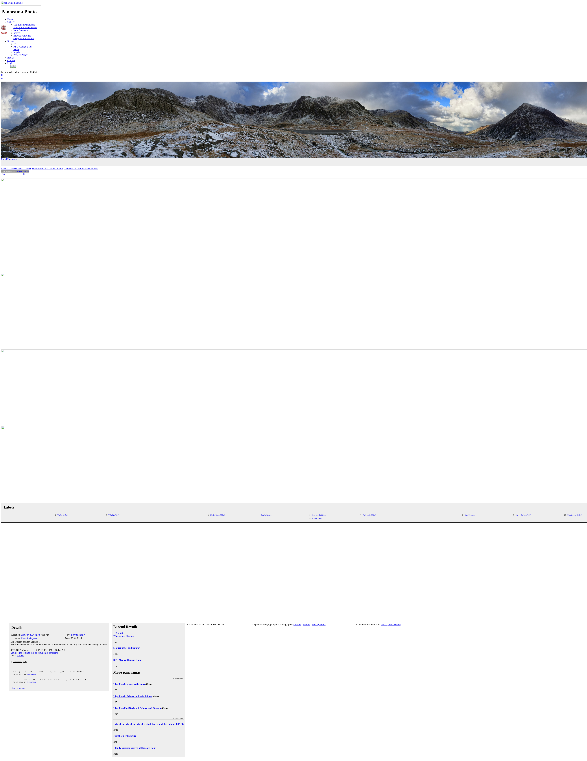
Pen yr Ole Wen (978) (523, 515)
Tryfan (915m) (62, 515)
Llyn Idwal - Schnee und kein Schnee (132, 696)
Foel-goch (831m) (369, 515)
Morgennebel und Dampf (126, 648)
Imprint (16, 52)
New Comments (21, 30)
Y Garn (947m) (317, 518)
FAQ (15, 44)
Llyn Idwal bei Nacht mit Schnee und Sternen (137, 708)
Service (11, 41)
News (16, 49)
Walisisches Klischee (123, 636)
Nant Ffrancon (470, 515)
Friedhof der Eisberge (124, 736)
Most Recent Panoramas (25, 27)
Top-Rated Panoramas (24, 24)
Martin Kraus (31, 674)
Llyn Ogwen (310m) (574, 515)
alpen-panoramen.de (391, 624)
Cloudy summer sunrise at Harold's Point (134, 748)
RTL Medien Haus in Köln (127, 660)
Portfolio (120, 633)
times (20, 655)
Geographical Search (23, 38)
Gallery (11, 22)
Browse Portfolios (22, 35)
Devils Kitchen (266, 515)
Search (16, 33)
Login (10, 63)
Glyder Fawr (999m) (217, 515)
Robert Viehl (31, 682)
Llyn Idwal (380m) (319, 515)
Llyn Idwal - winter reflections (129, 684)
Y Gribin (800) (113, 515)
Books (10, 57)
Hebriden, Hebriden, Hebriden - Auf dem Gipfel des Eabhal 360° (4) (148, 724)
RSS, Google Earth (22, 46)
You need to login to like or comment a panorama (34, 652)
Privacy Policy (20, 55)
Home (10, 19)
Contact (11, 60)
